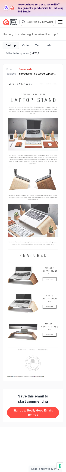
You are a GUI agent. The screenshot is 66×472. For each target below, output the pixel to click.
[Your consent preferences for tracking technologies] (59, 466)
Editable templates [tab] (21, 53)
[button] (59, 22)
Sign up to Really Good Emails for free (33, 412)
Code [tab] (25, 45)
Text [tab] (37, 45)
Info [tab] (49, 45)
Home (7, 34)
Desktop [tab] (11, 45)
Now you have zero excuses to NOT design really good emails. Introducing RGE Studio (40, 8)
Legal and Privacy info (45, 468)
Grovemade (25, 69)
